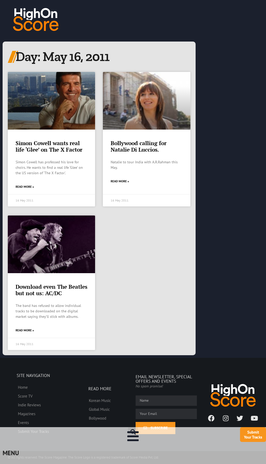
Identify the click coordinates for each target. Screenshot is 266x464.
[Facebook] (211, 418)
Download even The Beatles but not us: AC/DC (51, 290)
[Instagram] (225, 418)
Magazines (26, 413)
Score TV (25, 396)
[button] (133, 432)
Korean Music (100, 400)
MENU (11, 453)
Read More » (25, 187)
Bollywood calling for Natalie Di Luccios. (139, 146)
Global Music (99, 409)
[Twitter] (240, 418)
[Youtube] (254, 418)
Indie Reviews (29, 404)
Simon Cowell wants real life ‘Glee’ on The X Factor (49, 146)
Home (23, 387)
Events (23, 422)
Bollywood (97, 418)
